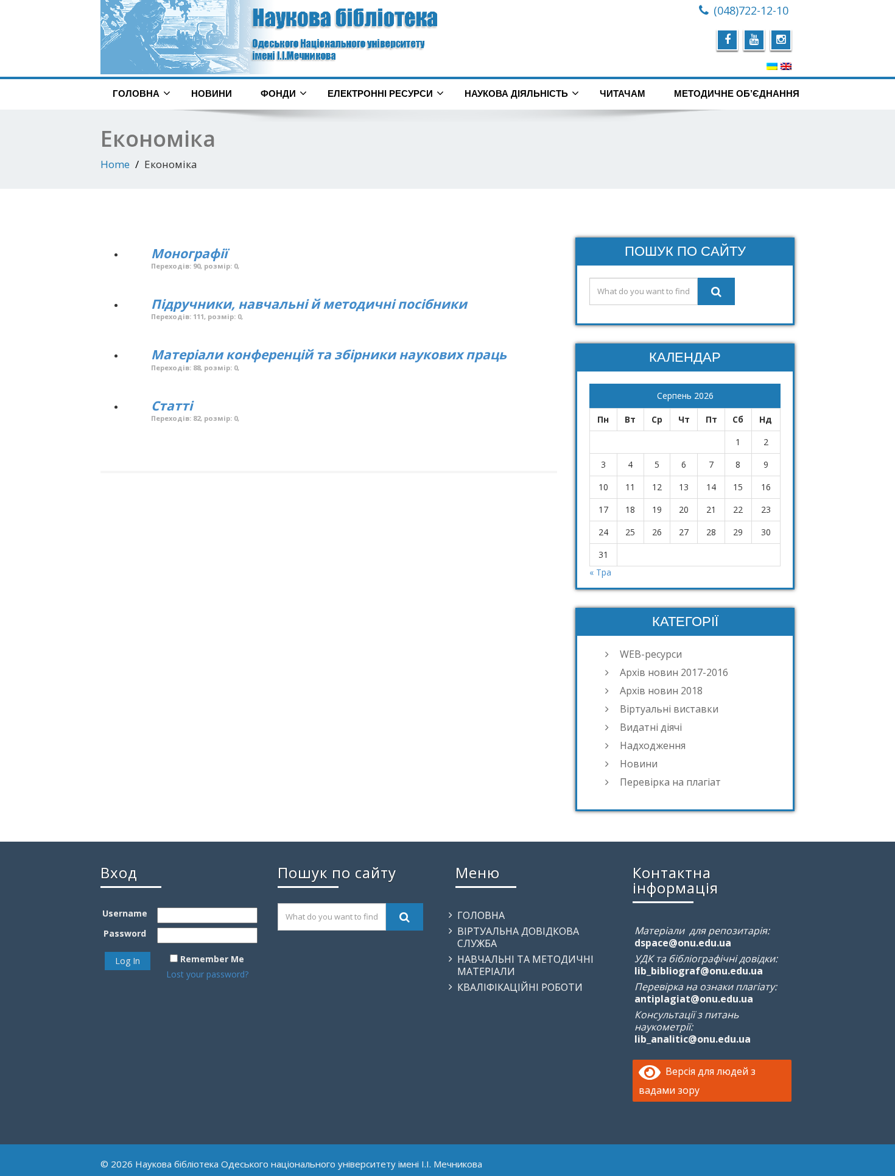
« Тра (600, 572)
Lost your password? (207, 974)
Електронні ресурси (380, 93)
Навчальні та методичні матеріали (525, 965)
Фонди (278, 93)
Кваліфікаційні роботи (520, 987)
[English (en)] (786, 66)
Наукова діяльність (516, 93)
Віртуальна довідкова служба (518, 937)
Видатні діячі (651, 727)
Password (125, 933)
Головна (136, 93)
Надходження (653, 745)
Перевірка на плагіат (670, 782)
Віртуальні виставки (669, 709)
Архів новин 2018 (661, 691)
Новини (211, 93)
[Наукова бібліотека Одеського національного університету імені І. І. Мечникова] (269, 37)
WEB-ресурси (651, 654)
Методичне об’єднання (736, 93)
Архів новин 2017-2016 (674, 672)
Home (115, 164)
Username (124, 913)
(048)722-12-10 (751, 10)
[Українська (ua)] (772, 66)
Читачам (622, 93)
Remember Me (212, 959)
